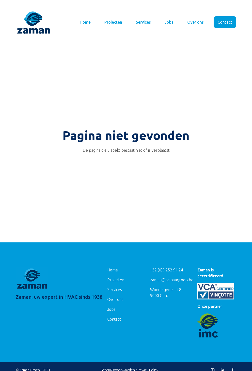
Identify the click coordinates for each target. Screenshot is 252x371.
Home (85, 22)
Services (143, 22)
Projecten (113, 22)
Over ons (195, 22)
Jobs (169, 22)
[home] (33, 22)
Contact (225, 22)
